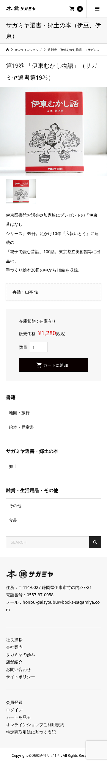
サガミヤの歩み (20, 654)
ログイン (14, 709)
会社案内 (14, 647)
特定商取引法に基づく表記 (31, 732)
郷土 (13, 466)
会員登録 (14, 702)
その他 (15, 505)
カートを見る (18, 717)
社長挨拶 (14, 639)
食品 (13, 520)
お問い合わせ (18, 669)
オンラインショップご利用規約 (35, 724)
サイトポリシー (20, 677)
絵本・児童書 (21, 427)
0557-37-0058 (40, 595)
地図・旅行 (19, 412)
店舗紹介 (14, 662)
